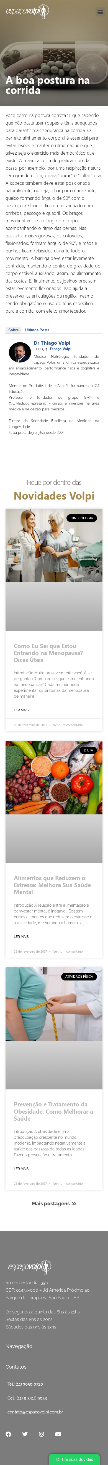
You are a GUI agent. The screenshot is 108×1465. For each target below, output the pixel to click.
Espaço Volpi (60, 348)
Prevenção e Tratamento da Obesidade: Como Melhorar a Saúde (53, 1111)
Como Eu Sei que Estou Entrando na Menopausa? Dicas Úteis (48, 652)
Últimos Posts (37, 330)
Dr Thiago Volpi (52, 342)
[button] (100, 11)
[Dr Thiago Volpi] (20, 360)
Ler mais (21, 710)
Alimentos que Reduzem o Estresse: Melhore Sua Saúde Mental (52, 884)
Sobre (13, 330)
